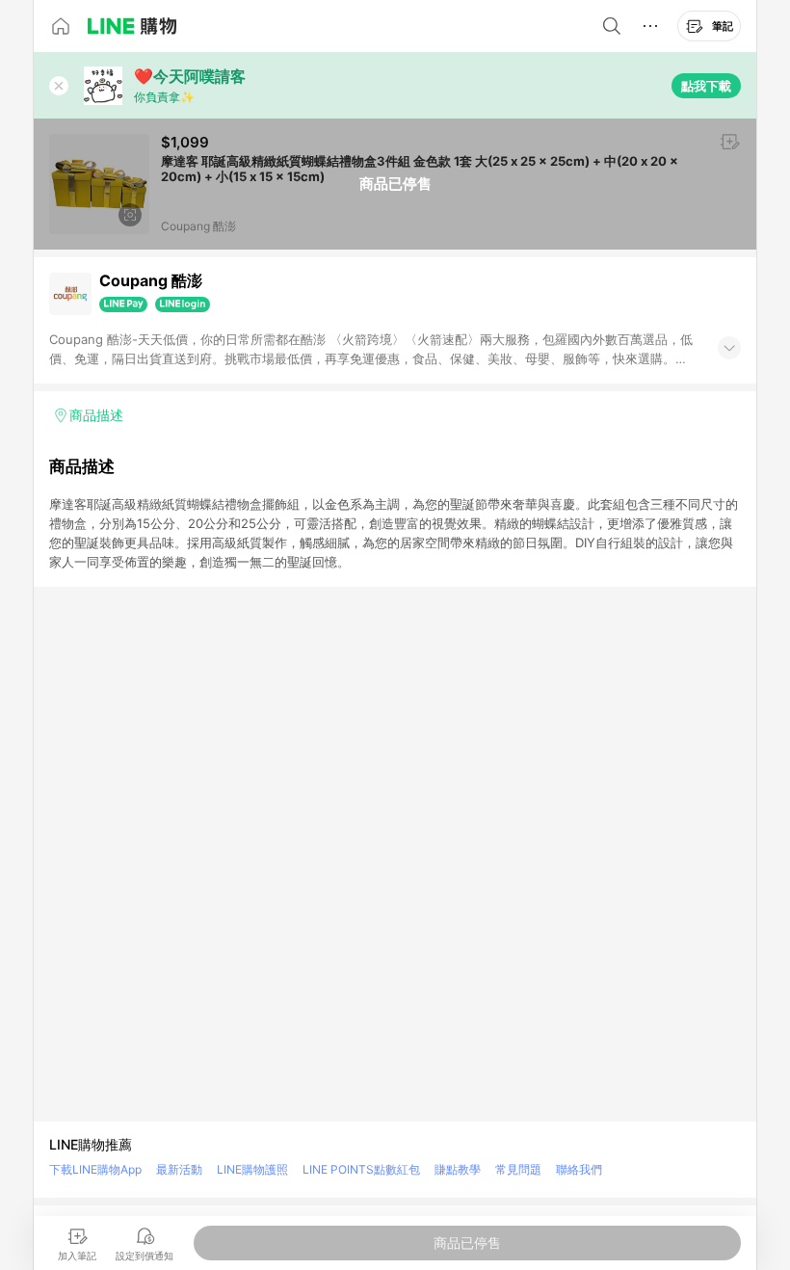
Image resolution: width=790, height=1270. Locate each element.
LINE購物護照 (252, 1169)
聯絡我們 (579, 1169)
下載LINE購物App (95, 1169)
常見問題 (518, 1169)
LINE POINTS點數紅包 (361, 1169)
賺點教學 (457, 1169)
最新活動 (179, 1169)
